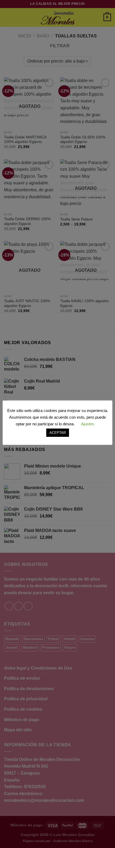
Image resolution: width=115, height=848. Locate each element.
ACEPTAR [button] (57, 433)
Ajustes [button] (87, 424)
